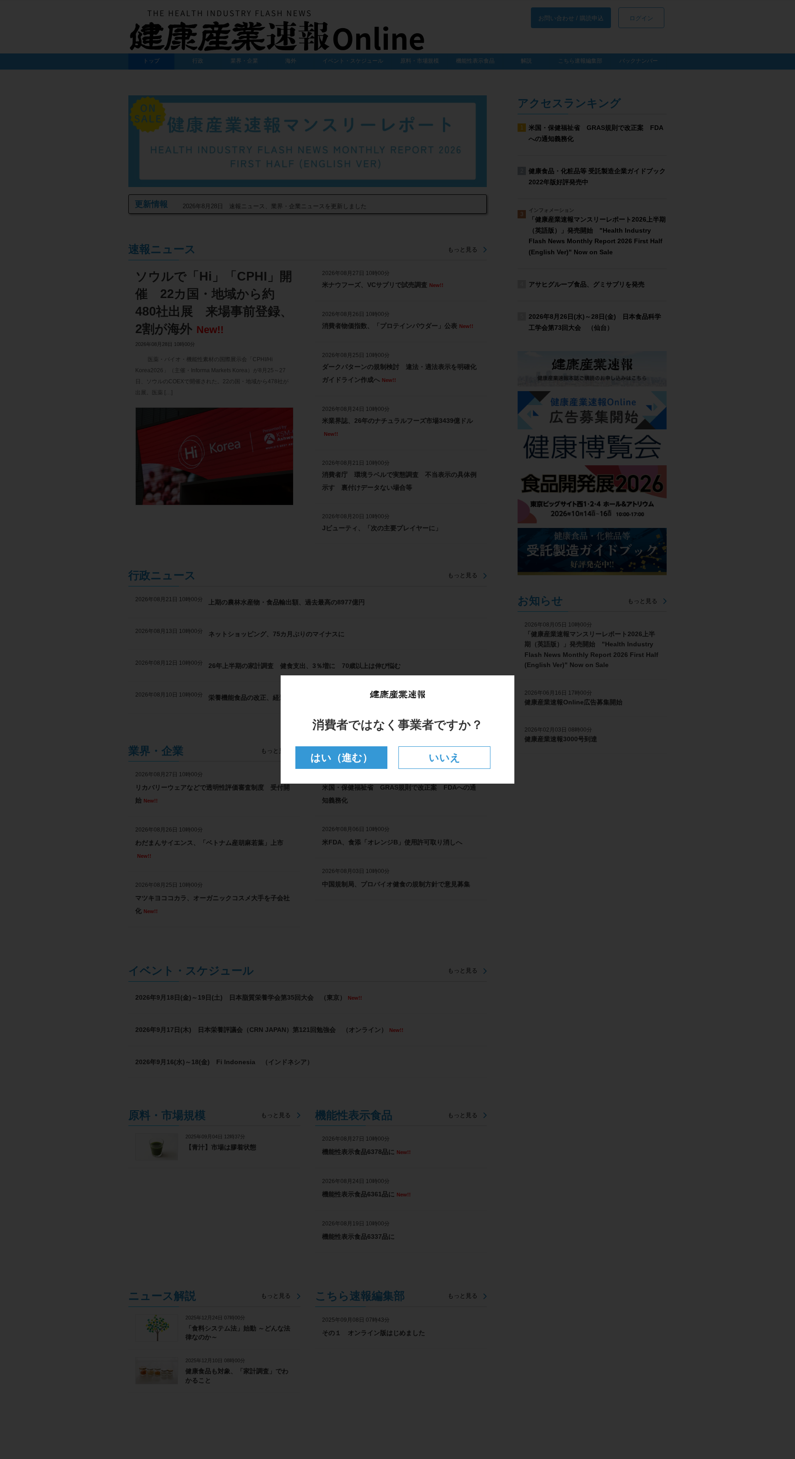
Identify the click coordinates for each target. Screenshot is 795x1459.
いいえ (445, 757)
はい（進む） (342, 757)
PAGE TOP (768, 1406)
